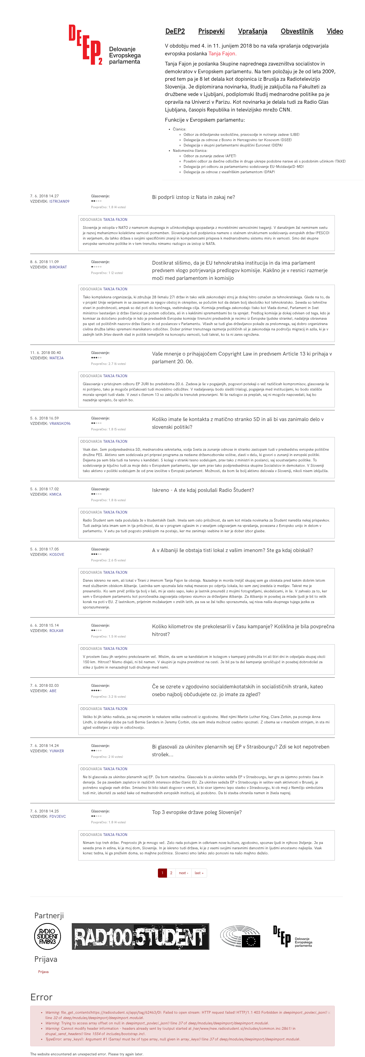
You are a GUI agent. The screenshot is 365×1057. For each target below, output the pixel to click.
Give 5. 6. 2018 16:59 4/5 (99, 423)
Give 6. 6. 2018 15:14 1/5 (92, 630)
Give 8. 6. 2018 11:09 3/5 (96, 267)
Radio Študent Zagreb (140, 936)
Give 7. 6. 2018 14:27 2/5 (94, 201)
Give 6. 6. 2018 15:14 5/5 (101, 630)
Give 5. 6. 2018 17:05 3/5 (96, 554)
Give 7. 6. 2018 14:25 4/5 (99, 816)
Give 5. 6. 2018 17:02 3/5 (96, 494)
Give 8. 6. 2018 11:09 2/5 (94, 267)
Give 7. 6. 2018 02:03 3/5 (96, 690)
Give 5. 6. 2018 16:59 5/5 (101, 423)
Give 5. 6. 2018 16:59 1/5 (92, 423)
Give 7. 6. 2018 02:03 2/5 (94, 690)
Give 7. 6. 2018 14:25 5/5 (101, 816)
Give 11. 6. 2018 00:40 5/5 (101, 358)
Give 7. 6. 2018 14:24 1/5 (92, 751)
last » (199, 873)
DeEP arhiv (293, 936)
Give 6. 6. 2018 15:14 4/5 (99, 630)
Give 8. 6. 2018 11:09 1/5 (92, 267)
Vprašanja (252, 31)
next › (183, 873)
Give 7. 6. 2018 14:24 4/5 (99, 751)
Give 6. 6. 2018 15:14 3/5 (96, 630)
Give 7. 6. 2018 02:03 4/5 (99, 690)
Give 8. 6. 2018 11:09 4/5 (99, 267)
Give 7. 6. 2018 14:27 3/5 (96, 201)
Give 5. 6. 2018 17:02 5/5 (101, 494)
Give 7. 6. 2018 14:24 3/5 (96, 751)
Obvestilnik (297, 31)
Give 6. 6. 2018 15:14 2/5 (94, 630)
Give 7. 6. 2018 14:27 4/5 (99, 201)
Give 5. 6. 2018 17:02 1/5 (92, 494)
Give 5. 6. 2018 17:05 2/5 (94, 554)
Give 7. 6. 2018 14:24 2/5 (94, 751)
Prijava (43, 972)
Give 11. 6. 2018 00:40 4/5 (99, 358)
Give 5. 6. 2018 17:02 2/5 (94, 494)
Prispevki (211, 31)
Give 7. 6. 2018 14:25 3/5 (96, 816)
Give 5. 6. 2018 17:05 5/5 (101, 554)
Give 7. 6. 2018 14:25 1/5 (92, 816)
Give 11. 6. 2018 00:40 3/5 (96, 358)
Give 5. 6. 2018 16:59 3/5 (96, 423)
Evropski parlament (240, 936)
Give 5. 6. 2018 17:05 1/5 (92, 554)
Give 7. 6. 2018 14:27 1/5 (92, 201)
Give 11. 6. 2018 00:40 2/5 (94, 358)
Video (335, 31)
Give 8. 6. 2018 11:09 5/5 (101, 267)
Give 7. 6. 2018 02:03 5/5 (101, 690)
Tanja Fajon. (222, 54)
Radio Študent (47, 936)
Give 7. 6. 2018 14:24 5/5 (101, 751)
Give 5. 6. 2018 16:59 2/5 (94, 423)
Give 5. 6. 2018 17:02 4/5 (99, 494)
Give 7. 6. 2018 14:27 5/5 (101, 201)
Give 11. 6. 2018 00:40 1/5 (92, 358)
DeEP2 (175, 31)
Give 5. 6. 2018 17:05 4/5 (99, 554)
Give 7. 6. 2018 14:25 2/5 (94, 816)
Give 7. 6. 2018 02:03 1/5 (92, 690)
